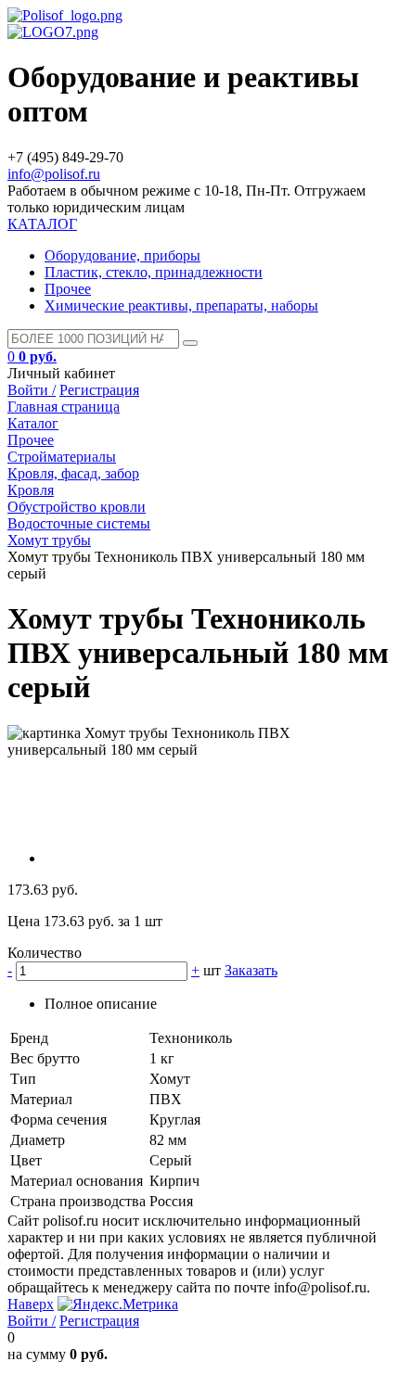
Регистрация (99, 390)
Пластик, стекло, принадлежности (154, 272)
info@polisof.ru (53, 174)
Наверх (30, 1304)
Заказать (251, 970)
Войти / (31, 390)
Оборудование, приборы (122, 255)
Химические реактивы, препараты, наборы (181, 305)
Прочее (68, 289)
